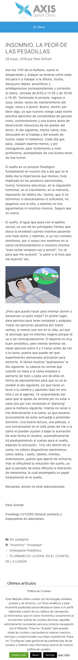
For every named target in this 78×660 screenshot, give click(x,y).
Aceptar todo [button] (18, 654)
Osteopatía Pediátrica (25, 550)
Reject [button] (35, 654)
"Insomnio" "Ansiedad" (26, 545)
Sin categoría (19, 539)
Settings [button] (50, 654)
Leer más (64, 655)
